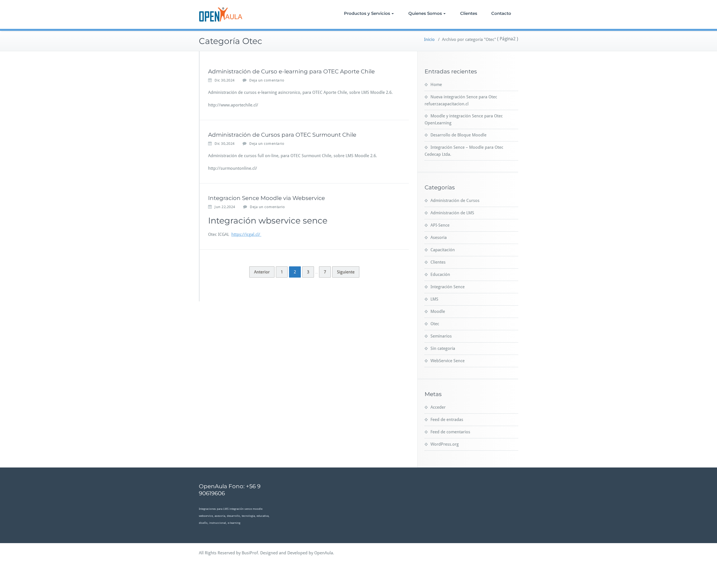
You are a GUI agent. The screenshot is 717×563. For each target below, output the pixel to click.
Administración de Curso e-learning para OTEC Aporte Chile (291, 71)
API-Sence (440, 225)
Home (436, 84)
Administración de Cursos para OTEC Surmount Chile (282, 134)
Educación (440, 274)
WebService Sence (447, 360)
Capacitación (442, 249)
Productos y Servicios (367, 13)
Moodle (437, 311)
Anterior (262, 271)
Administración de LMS (452, 212)
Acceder (438, 407)
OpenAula (323, 552)
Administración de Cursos (454, 200)
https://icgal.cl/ (246, 234)
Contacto (501, 13)
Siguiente (346, 271)
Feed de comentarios (450, 431)
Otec (434, 323)
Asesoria (438, 237)
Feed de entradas (446, 419)
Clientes (468, 13)
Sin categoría (442, 348)
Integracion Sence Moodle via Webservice (266, 198)
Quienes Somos (425, 13)
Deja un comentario (266, 80)
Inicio (429, 39)
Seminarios (441, 336)
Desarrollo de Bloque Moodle (458, 135)
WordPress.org (444, 444)
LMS (434, 299)
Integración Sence (447, 286)
